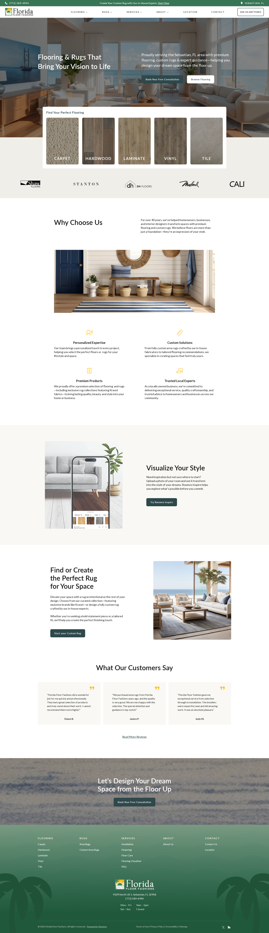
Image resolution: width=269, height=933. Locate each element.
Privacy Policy (157, 926)
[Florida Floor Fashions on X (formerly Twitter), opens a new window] (223, 927)
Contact (218, 12)
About (161, 12)
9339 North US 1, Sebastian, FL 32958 (134, 894)
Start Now (163, 3)
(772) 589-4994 (134, 898)
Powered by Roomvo (97, 926)
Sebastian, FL (254, 3)
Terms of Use (142, 926)
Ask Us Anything (250, 12)
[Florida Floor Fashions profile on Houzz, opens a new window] (229, 927)
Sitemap (183, 926)
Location (190, 12)
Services (133, 12)
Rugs (105, 12)
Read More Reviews (134, 737)
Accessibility (171, 926)
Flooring (78, 12)
